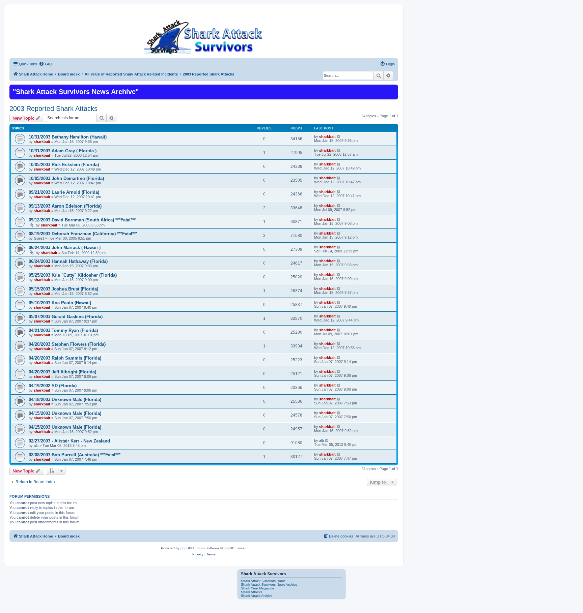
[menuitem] (45, 64)
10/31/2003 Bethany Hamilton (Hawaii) (68, 137)
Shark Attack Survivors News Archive (269, 584)
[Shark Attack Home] (203, 36)
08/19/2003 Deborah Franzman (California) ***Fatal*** (83, 233)
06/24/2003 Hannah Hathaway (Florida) (68, 261)
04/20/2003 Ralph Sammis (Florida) (65, 358)
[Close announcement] (392, 89)
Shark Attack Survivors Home (263, 581)
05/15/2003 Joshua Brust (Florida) (63, 289)
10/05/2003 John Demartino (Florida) (66, 178)
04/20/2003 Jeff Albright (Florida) (62, 371)
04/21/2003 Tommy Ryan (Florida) (63, 330)
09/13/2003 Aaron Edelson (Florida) (65, 206)
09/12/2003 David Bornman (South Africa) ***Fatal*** (82, 219)
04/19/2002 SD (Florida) (53, 385)
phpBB (186, 548)
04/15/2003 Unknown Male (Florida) (65, 413)
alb (36, 445)
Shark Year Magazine (257, 588)
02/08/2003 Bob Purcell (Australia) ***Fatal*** (74, 454)
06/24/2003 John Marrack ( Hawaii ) (65, 247)
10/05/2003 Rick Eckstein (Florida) (64, 164)
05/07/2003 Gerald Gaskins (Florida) (66, 316)
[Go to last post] (339, 136)
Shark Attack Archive (257, 595)
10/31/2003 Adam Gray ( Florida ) (62, 150)
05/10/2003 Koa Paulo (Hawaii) (60, 302)
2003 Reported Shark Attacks (53, 108)
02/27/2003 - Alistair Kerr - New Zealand (69, 440)
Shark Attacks (251, 592)
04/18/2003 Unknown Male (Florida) (65, 399)
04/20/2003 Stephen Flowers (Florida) (67, 344)
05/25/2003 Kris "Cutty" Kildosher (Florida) (73, 275)
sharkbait (42, 142)
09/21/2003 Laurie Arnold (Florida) (64, 192)
